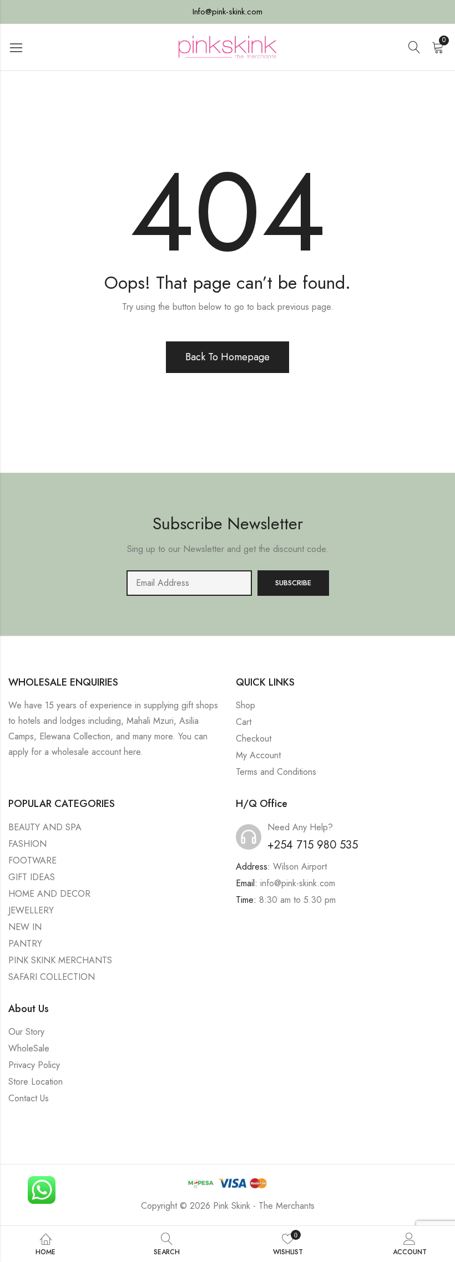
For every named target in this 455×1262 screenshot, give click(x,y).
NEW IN (25, 927)
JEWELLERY (31, 910)
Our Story (26, 1031)
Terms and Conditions (276, 771)
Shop (245, 705)
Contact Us (28, 1098)
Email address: (189, 583)
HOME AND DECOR (49, 893)
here (132, 751)
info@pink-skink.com (297, 883)
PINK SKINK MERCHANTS (60, 960)
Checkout (253, 738)
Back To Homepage (227, 357)
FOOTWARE (32, 860)
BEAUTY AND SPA (45, 827)
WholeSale (28, 1048)
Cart (243, 722)
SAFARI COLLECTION (51, 976)
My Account (258, 755)
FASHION (27, 843)
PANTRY (25, 943)
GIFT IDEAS (31, 877)
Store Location (35, 1081)
